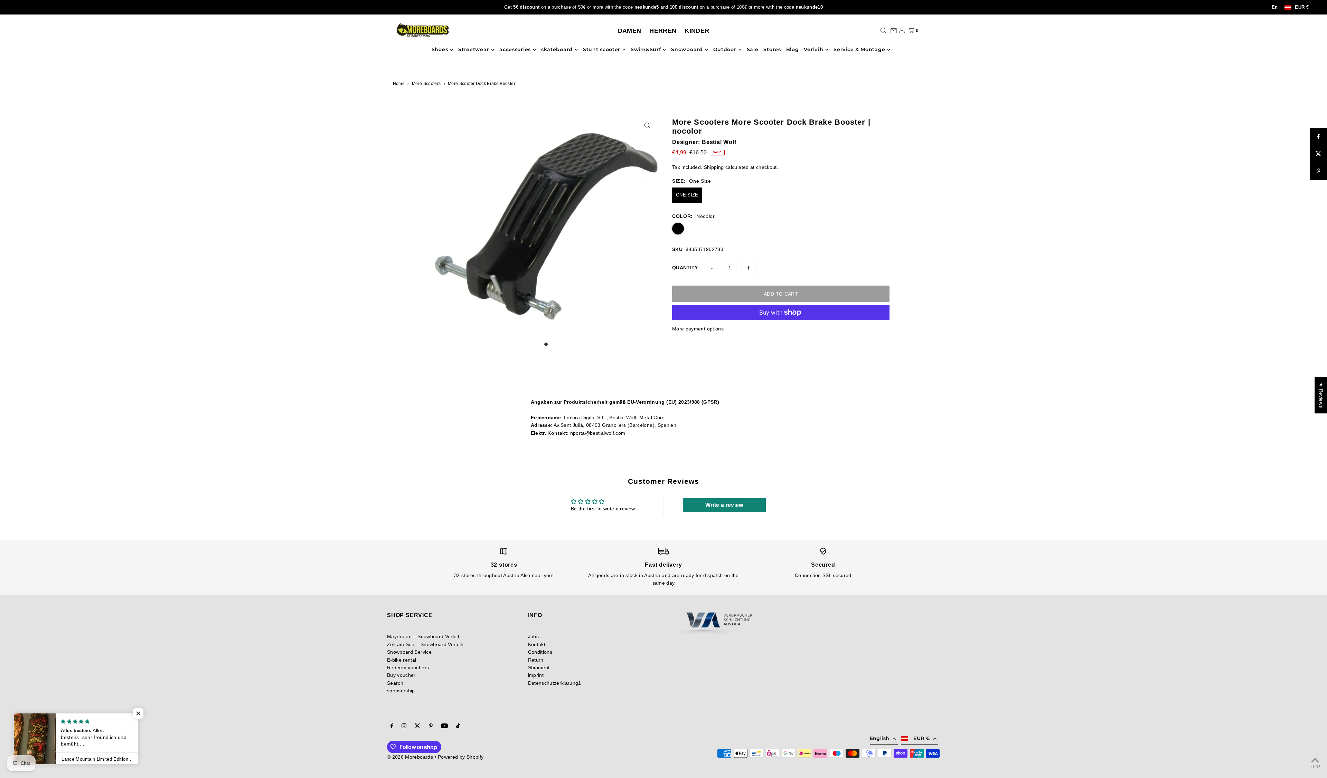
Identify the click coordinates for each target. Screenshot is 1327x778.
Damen (629, 30)
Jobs (533, 636)
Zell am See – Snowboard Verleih (425, 644)
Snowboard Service (409, 652)
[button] (138, 713)
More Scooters (426, 83)
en (1275, 7)
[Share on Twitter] (1318, 154)
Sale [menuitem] (753, 50)
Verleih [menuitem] (813, 50)
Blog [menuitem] (792, 50)
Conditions (540, 652)
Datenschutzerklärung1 (554, 683)
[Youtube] (444, 726)
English (879, 738)
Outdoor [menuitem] (724, 50)
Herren (662, 30)
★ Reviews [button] (1321, 395)
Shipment (539, 667)
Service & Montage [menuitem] (859, 50)
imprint (536, 675)
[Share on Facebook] (1318, 136)
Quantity (685, 267)
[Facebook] (391, 726)
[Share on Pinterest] (1318, 171)
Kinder (697, 30)
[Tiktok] (458, 726)
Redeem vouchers (408, 667)
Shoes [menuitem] (440, 50)
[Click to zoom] (647, 125)
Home (399, 83)
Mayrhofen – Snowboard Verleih (424, 636)
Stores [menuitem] (772, 50)
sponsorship (401, 690)
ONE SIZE (687, 195)
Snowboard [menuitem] (687, 50)
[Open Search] (883, 30)
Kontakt (536, 644)
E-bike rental (401, 660)
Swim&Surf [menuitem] (646, 50)
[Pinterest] (431, 726)
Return (536, 660)
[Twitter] (417, 726)
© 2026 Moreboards (410, 757)
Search (395, 683)
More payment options (698, 329)
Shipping (714, 167)
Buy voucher (401, 675)
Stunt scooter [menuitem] (601, 50)
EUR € (1302, 7)
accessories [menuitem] (515, 50)
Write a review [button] (724, 505)
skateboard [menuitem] (557, 50)
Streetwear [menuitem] (473, 50)
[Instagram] (404, 726)
